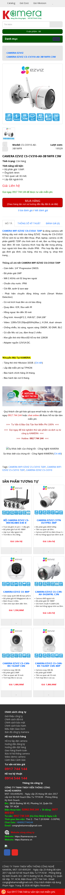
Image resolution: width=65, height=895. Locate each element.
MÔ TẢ (8, 223)
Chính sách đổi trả (14, 719)
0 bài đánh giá (25, 210)
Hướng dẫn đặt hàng (15, 747)
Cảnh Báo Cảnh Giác (15, 759)
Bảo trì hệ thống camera (17, 753)
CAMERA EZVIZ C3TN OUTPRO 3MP (49, 521)
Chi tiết (38, 362)
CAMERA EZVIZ (15, 52)
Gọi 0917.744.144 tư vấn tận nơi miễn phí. (31, 892)
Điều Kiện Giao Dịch (15, 728)
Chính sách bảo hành (15, 725)
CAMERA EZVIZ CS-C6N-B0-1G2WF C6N (16, 664)
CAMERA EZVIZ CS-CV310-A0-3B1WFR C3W (31, 56)
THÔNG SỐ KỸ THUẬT (29, 223)
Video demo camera (15, 756)
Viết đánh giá (41, 210)
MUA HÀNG (32, 202)
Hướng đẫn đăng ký (15, 744)
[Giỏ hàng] (56, 3)
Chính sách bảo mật (15, 722)
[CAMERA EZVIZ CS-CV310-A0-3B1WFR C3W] (32, 94)
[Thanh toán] (60, 3)
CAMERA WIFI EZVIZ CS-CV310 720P (22, 231)
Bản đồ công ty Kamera (17, 732)
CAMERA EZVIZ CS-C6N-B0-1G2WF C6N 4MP (48, 664)
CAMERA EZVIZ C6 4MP (16, 591)
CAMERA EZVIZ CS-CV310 (39, 469)
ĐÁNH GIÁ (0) (53, 223)
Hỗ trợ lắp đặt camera (16, 740)
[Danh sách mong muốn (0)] (52, 3)
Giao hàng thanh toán (16, 750)
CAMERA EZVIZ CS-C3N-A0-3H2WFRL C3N (48, 593)
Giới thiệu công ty (14, 716)
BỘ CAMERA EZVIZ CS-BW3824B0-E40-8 (16, 521)
